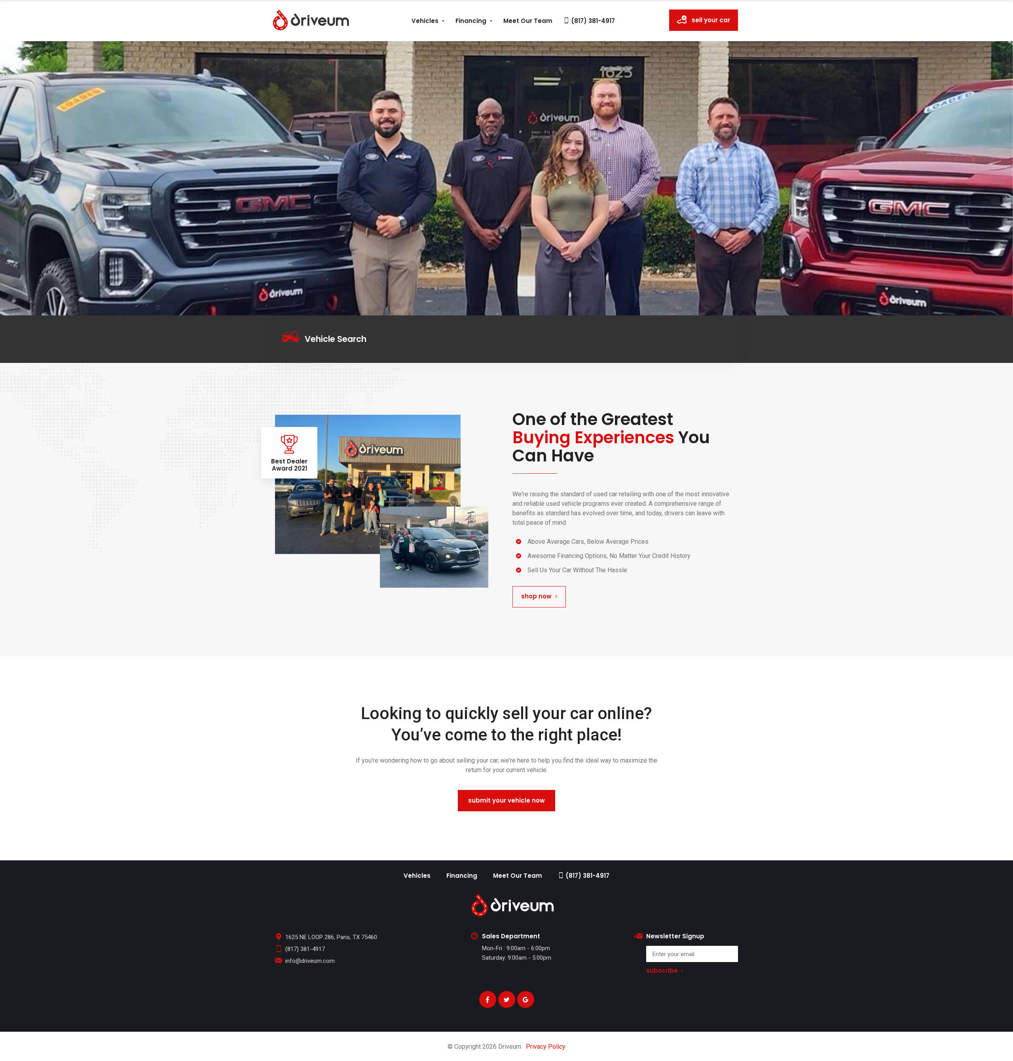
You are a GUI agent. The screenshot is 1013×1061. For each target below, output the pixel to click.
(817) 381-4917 (592, 21)
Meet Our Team (527, 21)
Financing (470, 21)
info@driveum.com (310, 960)
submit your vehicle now (506, 800)
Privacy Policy (545, 1046)
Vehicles (425, 21)
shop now (536, 596)
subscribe (662, 971)
